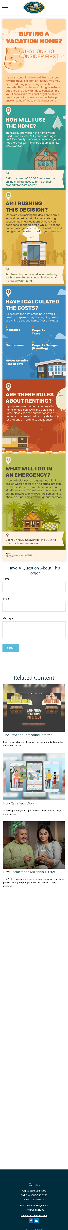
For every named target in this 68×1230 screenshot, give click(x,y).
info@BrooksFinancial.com (34, 1215)
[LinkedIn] (36, 1220)
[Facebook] (31, 1220)
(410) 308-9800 (38, 1190)
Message (7, 618)
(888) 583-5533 (39, 1195)
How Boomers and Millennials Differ (29, 871)
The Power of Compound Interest (27, 734)
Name (5, 578)
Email (5, 598)
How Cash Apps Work (18, 803)
